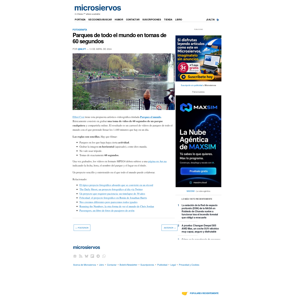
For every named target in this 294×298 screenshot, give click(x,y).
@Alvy (82, 48)
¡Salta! (210, 19)
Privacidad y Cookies (189, 264)
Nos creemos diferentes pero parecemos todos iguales (108, 202)
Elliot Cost (78, 117)
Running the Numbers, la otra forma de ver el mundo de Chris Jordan (116, 206)
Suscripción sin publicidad (191, 85)
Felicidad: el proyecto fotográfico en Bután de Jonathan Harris (113, 198)
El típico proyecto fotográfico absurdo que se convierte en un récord (116, 185)
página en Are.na (157, 161)
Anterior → (169, 227)
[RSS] (80, 256)
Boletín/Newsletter (128, 264)
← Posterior (82, 227)
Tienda (168, 19)
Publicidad (162, 264)
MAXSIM (190, 191)
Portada (80, 19)
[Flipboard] (92, 256)
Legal (173, 264)
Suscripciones (151, 19)
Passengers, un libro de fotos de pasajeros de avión (106, 210)
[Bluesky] (86, 256)
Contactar (133, 19)
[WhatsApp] (104, 256)
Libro (178, 19)
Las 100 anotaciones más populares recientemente (204, 292)
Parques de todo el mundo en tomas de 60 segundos (119, 38)
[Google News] (75, 256)
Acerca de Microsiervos (84, 264)
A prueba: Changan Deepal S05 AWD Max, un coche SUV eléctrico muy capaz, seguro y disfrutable (200, 228)
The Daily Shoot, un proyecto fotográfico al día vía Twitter (111, 189)
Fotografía (80, 29)
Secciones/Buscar (100, 19)
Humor (119, 19)
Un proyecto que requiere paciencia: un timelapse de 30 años (112, 193)
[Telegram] (98, 256)
